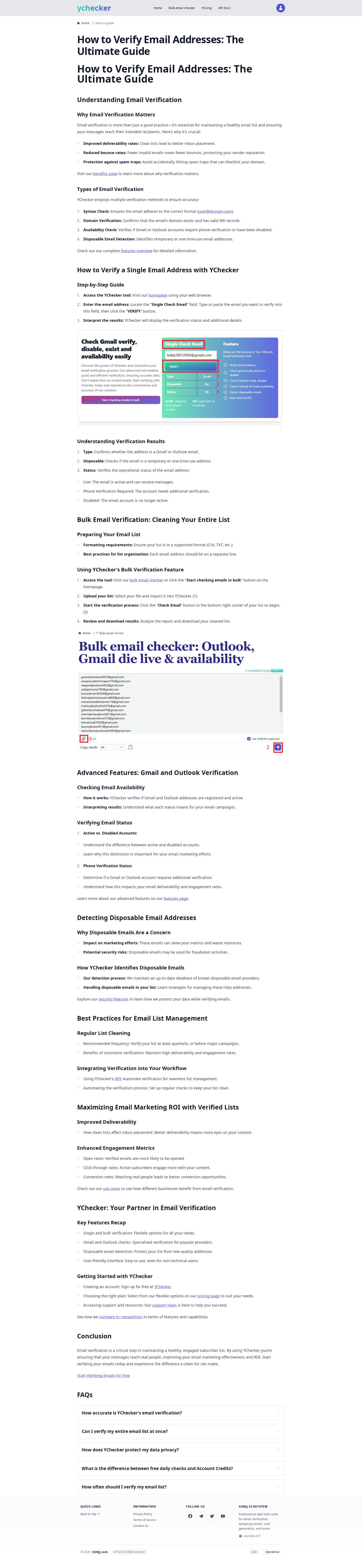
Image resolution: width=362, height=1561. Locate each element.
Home (158, 8)
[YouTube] (223, 1516)
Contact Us (140, 1526)
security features (113, 999)
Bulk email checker (182, 8)
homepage (157, 295)
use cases (111, 1188)
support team (164, 1305)
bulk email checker (146, 580)
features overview (136, 250)
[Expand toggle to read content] (277, 1412)
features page (176, 898)
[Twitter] (212, 1516)
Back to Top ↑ (90, 1514)
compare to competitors (120, 1316)
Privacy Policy (142, 1514)
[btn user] (281, 8)
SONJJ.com (100, 1552)
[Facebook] (190, 1516)
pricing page (209, 1295)
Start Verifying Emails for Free (103, 1375)
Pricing (207, 8)
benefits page (105, 173)
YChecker (162, 1286)
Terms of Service (144, 1520)
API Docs (224, 8)
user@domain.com (215, 211)
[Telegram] (201, 1516)
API (118, 1078)
